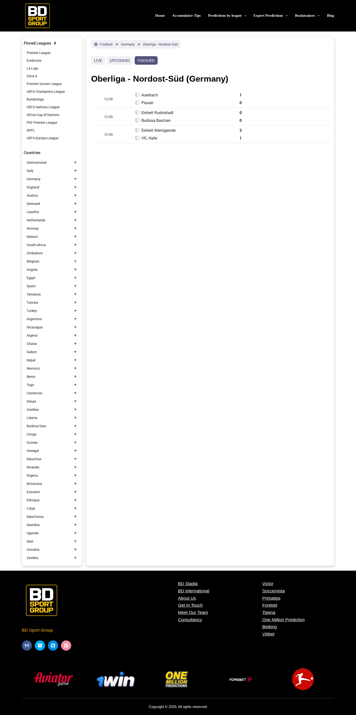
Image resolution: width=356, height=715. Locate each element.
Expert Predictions (268, 15)
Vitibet (268, 634)
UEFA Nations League (43, 107)
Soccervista (273, 591)
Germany (128, 44)
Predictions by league (225, 15)
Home (160, 15)
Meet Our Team (193, 612)
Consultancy (190, 619)
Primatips (271, 598)
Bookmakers (305, 15)
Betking (269, 626)
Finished (146, 60)
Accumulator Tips (186, 15)
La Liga (32, 68)
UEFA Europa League (42, 138)
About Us (187, 598)
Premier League (38, 52)
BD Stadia (188, 583)
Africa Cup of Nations (43, 114)
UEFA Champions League (46, 91)
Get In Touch (190, 605)
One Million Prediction (283, 619)
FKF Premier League (42, 122)
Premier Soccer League (44, 83)
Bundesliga (35, 99)
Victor (267, 583)
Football (106, 44)
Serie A (32, 76)
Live (98, 60)
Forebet (269, 605)
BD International (193, 591)
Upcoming (120, 60)
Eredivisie (34, 60)
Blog (330, 15)
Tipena (268, 612)
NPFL (31, 130)
